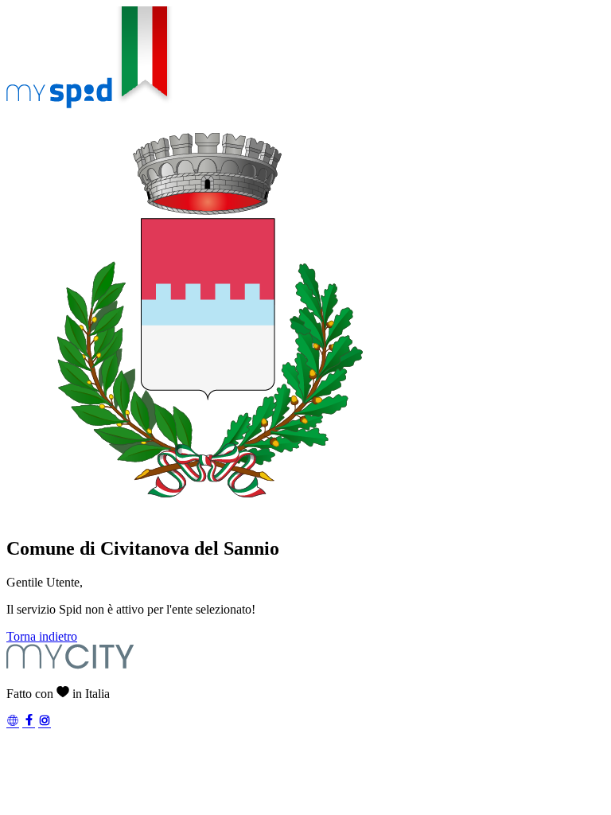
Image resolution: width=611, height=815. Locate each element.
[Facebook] (28, 722)
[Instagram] (44, 722)
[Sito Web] (12, 722)
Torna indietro (41, 636)
